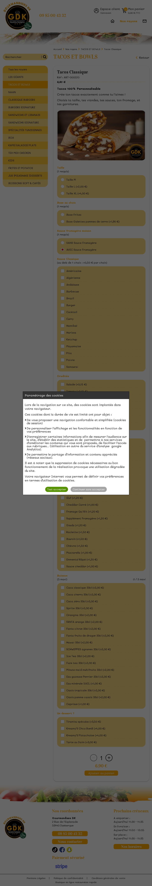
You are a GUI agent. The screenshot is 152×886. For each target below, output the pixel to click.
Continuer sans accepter (89, 489)
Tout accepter (56, 489)
